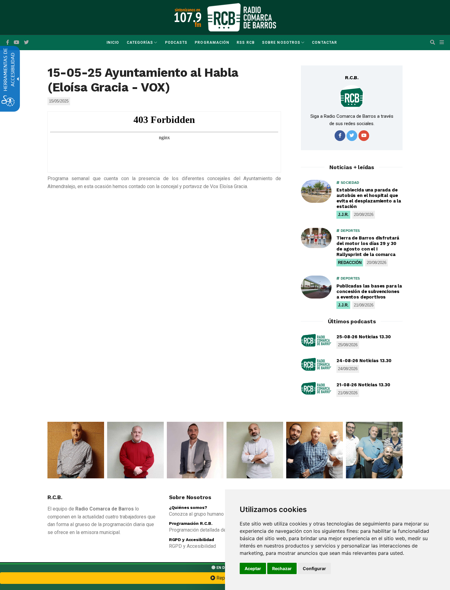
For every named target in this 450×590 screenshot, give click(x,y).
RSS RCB (246, 42)
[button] (432, 42)
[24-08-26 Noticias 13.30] (316, 364)
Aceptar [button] (253, 568)
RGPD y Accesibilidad (191, 539)
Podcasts (176, 42)
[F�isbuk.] (7, 42)
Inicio (113, 42)
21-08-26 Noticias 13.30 (363, 385)
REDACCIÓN (350, 262)
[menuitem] (112, 42)
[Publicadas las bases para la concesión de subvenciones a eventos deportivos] (316, 287)
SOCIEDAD (349, 182)
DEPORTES (350, 230)
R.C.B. (351, 77)
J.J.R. (343, 214)
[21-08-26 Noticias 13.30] (316, 388)
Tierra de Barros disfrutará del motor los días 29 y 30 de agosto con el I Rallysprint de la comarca (367, 246)
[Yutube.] (16, 42)
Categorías (140, 42)
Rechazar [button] (282, 568)
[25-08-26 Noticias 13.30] (316, 340)
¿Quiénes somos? (188, 507)
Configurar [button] (314, 568)
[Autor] (351, 97)
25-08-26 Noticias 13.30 (363, 337)
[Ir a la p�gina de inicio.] (241, 17)
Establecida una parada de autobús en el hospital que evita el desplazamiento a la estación (368, 198)
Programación (212, 42)
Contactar (324, 42)
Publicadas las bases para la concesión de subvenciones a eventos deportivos (369, 291)
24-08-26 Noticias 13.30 (364, 360)
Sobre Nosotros (281, 42)
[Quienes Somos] (75, 450)
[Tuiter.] (26, 42)
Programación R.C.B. (190, 523)
